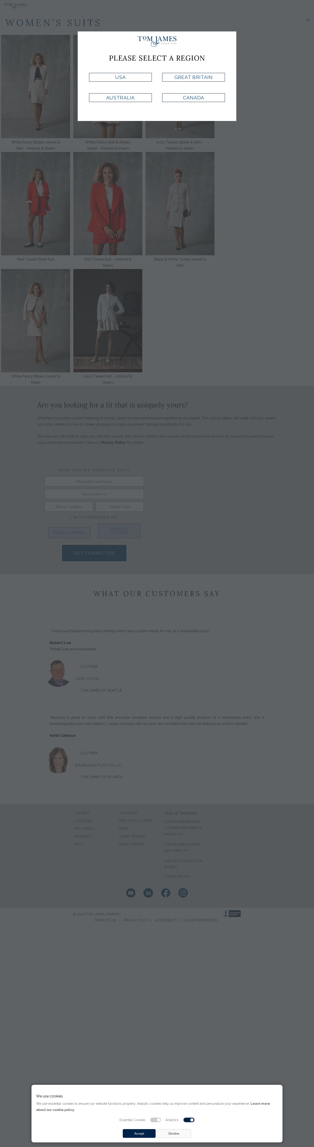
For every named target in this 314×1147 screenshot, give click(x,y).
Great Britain (193, 77)
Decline (173, 1133)
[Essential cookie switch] (155, 1120)
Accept (139, 1133)
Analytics (172, 1120)
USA (120, 77)
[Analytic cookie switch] (188, 1120)
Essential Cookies (133, 1120)
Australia (120, 98)
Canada (193, 98)
